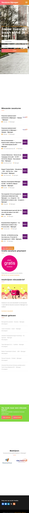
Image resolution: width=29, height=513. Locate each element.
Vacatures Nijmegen (9, 2)
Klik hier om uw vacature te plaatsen (10, 275)
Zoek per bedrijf (17, 417)
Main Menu (26, 2)
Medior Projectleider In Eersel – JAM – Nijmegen (13, 351)
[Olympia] (22, 461)
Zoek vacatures (6, 417)
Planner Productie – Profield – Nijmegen (11, 358)
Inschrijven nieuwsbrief (7, 311)
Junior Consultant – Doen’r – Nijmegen (11, 328)
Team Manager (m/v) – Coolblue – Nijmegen (12, 344)
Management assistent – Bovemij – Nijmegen (12, 322)
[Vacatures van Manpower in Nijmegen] (7, 461)
